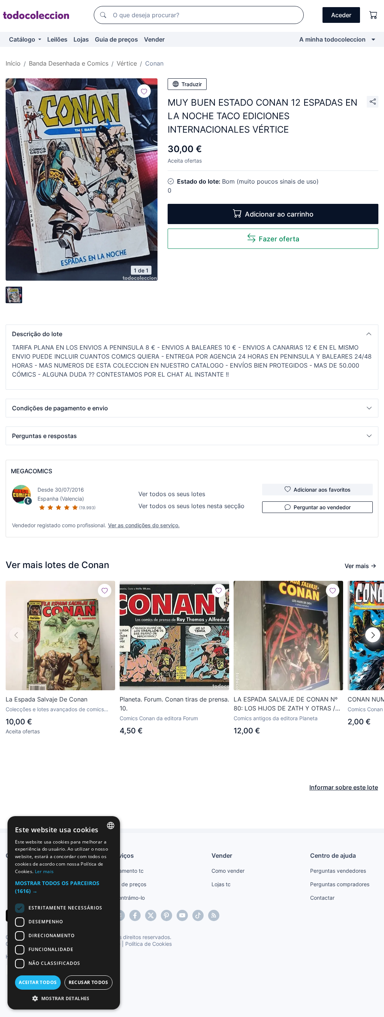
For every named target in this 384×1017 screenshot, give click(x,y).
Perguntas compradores (339, 884)
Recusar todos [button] (88, 982)
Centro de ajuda (333, 855)
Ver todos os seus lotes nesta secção (191, 506)
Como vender (228, 870)
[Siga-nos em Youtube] (182, 915)
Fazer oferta (279, 239)
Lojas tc (221, 884)
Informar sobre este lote (343, 787)
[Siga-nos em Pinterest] (166, 915)
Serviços (121, 855)
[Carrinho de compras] (373, 15)
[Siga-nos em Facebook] (135, 915)
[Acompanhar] (144, 91)
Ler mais (44, 871)
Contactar (322, 897)
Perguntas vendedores (338, 870)
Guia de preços (116, 39)
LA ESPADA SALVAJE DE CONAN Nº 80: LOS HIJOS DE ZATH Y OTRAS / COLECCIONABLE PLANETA (286, 704)
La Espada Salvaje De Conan (46, 699)
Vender (154, 39)
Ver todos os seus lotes (171, 494)
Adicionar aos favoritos (322, 489)
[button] (192, 333)
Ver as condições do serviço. (144, 525)
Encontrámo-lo (127, 897)
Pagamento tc (126, 870)
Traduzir (192, 84)
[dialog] (64, 913)
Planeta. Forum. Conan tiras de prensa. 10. (174, 703)
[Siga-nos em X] (150, 915)
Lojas (81, 39)
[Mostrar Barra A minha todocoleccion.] (373, 39)
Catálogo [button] (23, 39)
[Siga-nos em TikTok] (198, 915)
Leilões (57, 39)
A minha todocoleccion (332, 39)
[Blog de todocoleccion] (213, 915)
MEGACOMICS (31, 471)
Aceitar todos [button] (38, 982)
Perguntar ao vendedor (322, 507)
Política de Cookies (148, 944)
